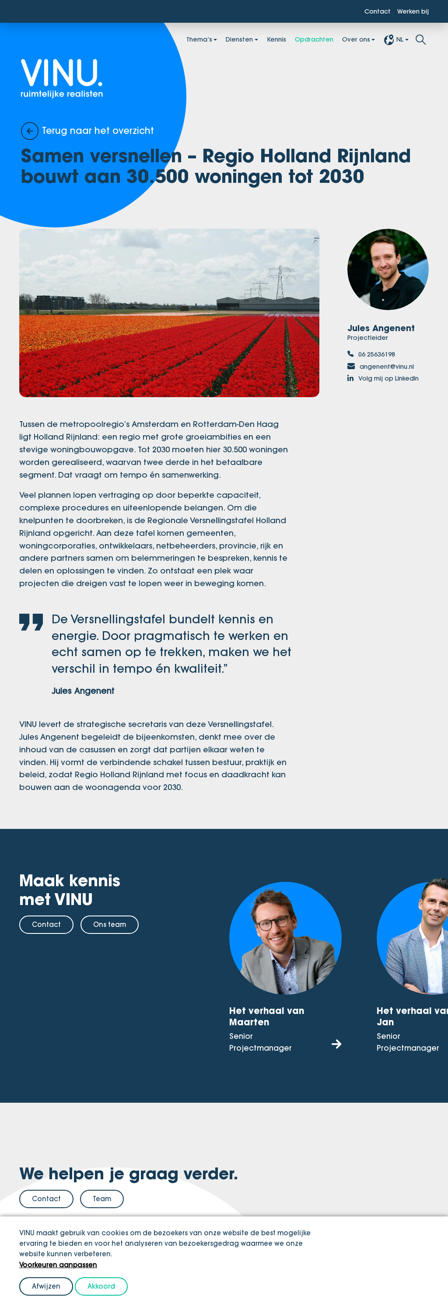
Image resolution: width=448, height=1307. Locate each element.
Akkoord (101, 1286)
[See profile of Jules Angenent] (388, 272)
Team (102, 1206)
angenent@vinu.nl (392, 371)
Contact (370, 11)
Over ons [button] (352, 40)
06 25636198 (379, 358)
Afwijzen (46, 1286)
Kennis (263, 40)
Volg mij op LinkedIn (387, 391)
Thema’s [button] (177, 40)
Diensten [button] (222, 40)
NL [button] (399, 40)
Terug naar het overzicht (106, 130)
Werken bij (410, 11)
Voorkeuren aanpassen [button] (58, 1265)
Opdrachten (305, 40)
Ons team (109, 933)
